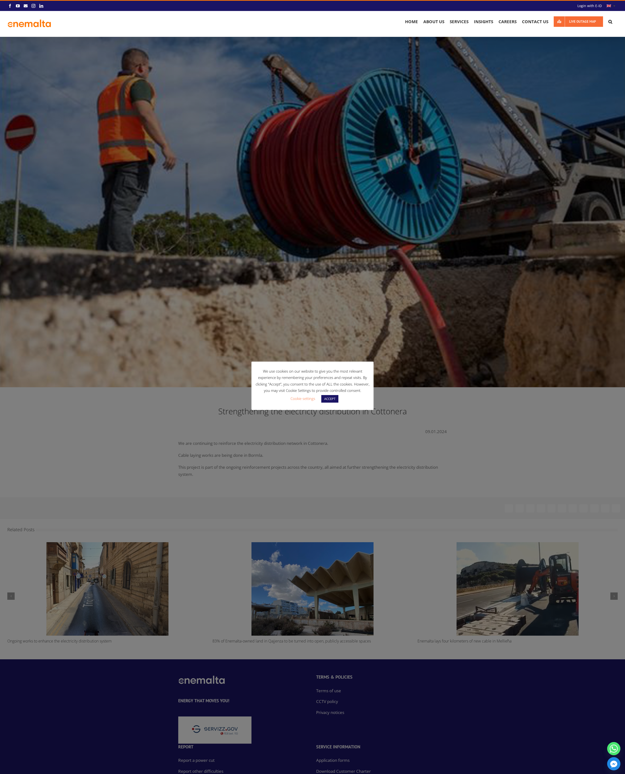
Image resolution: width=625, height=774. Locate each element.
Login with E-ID (589, 5)
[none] (611, 6)
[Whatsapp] (613, 748)
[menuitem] (611, 6)
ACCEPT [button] (329, 399)
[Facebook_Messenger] (613, 763)
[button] (610, 21)
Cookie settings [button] (303, 398)
